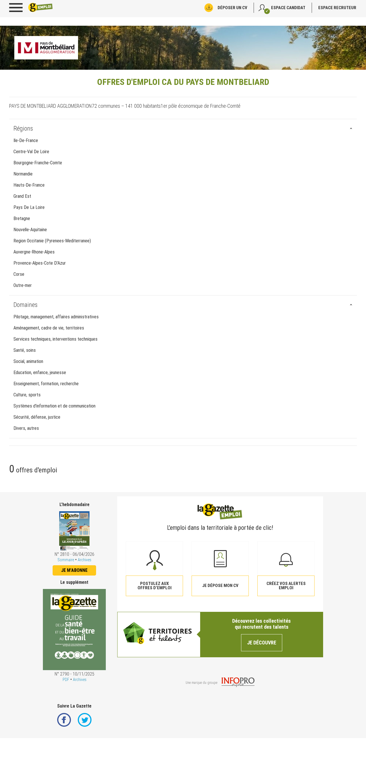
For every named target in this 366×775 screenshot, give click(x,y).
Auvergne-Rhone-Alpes (34, 252)
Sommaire (65, 560)
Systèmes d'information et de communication (54, 406)
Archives (84, 560)
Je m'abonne (74, 570)
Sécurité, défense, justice (36, 417)
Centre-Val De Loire (31, 151)
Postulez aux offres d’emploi (155, 585)
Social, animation (28, 361)
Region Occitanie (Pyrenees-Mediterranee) (52, 240)
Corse (18, 274)
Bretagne (21, 218)
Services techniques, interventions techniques (55, 339)
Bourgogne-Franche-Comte (37, 162)
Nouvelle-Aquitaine (30, 229)
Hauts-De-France (29, 185)
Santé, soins (24, 350)
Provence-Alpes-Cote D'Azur (39, 263)
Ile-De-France (25, 140)
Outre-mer (22, 285)
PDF (66, 679)
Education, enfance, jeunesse (39, 372)
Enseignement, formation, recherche (46, 383)
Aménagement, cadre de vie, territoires (48, 328)
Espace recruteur (337, 7)
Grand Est (22, 196)
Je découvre (261, 643)
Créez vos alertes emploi (286, 585)
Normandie (23, 174)
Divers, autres (26, 428)
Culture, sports (27, 395)
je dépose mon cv (220, 585)
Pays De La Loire (29, 207)
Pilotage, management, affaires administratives (56, 316)
